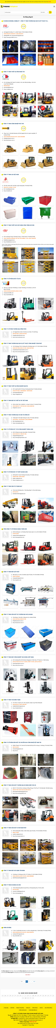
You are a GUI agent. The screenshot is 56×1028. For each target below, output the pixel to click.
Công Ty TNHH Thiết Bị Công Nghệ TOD (14, 71)
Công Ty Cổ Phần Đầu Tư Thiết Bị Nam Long (15, 472)
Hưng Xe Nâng (7, 927)
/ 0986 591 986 (23, 433)
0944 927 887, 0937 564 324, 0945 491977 (22, 789)
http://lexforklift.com (17, 935)
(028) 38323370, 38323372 (9, 33)
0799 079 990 (16, 533)
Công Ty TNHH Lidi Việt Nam (11, 174)
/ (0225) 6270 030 (23, 333)
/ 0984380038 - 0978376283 (26, 390)
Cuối (34, 981)
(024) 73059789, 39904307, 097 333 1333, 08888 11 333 (16, 238)
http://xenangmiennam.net (18, 537)
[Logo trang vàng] (9, 6)
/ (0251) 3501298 (22, 704)
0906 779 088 (16, 832)
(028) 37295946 (16, 576)
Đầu (22, 981)
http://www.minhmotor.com (19, 337)
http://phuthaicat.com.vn (9, 140)
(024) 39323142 (16, 433)
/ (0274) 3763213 (38, 661)
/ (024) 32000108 (30, 406)
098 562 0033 (16, 333)
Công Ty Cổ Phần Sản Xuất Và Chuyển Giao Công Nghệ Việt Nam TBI (22, 742)
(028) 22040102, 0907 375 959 (19, 876)
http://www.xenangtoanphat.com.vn (20, 351)
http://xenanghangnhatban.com (20, 437)
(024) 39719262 (16, 390)
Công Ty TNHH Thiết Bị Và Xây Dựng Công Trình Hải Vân (18, 225)
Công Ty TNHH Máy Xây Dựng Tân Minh (14, 870)
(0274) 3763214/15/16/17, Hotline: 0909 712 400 (23, 661)
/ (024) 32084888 (28, 419)
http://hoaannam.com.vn (18, 622)
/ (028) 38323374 (19, 33)
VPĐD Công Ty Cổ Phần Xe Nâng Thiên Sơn (15, 529)
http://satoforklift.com (8, 294)
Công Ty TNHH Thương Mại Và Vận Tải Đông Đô (16, 414)
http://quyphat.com (17, 580)
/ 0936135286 (22, 476)
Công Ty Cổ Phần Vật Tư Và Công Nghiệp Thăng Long (18, 429)
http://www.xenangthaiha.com (19, 793)
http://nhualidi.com (8, 190)
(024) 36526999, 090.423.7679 (10, 136)
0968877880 (15, 476)
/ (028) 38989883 (30, 876)
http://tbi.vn (15, 750)
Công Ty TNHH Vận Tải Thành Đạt (12, 486)
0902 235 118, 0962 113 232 (10, 187)
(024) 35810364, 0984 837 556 (19, 619)
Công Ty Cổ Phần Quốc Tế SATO (12, 278)
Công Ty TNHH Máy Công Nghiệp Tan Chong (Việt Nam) (18, 657)
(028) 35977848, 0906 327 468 (19, 348)
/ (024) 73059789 (32, 238)
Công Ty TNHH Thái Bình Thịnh (11, 699)
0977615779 (15, 491)
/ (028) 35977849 (30, 348)
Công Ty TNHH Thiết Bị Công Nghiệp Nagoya (15, 386)
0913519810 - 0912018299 (19, 419)
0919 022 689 (16, 889)
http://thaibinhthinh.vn (17, 708)
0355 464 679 (16, 704)
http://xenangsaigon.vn (18, 893)
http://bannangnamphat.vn (19, 836)
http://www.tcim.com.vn (18, 665)
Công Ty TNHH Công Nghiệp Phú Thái (13, 123)
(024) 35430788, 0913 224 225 (19, 932)
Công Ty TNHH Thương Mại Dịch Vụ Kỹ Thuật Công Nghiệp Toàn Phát (22, 343)
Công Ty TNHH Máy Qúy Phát (11, 571)
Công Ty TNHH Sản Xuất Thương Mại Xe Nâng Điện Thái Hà (19, 785)
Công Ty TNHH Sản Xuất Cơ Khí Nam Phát (14, 827)
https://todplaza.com (8, 89)
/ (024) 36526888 (21, 136)
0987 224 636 (16, 747)
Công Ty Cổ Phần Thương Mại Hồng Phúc (14, 329)
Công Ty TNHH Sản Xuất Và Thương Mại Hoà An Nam (18, 614)
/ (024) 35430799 (30, 932)
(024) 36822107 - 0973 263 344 (19, 406)
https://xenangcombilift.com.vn (10, 37)
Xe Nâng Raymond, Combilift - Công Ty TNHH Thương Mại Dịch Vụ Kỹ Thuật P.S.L (25, 21)
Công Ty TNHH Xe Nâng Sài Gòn (12, 885)
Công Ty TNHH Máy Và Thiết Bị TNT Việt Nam (15, 400)
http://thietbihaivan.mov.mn (10, 241)
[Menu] (54, 6)
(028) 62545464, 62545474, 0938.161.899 (13, 291)
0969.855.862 (7, 85)
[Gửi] (50, 12)
